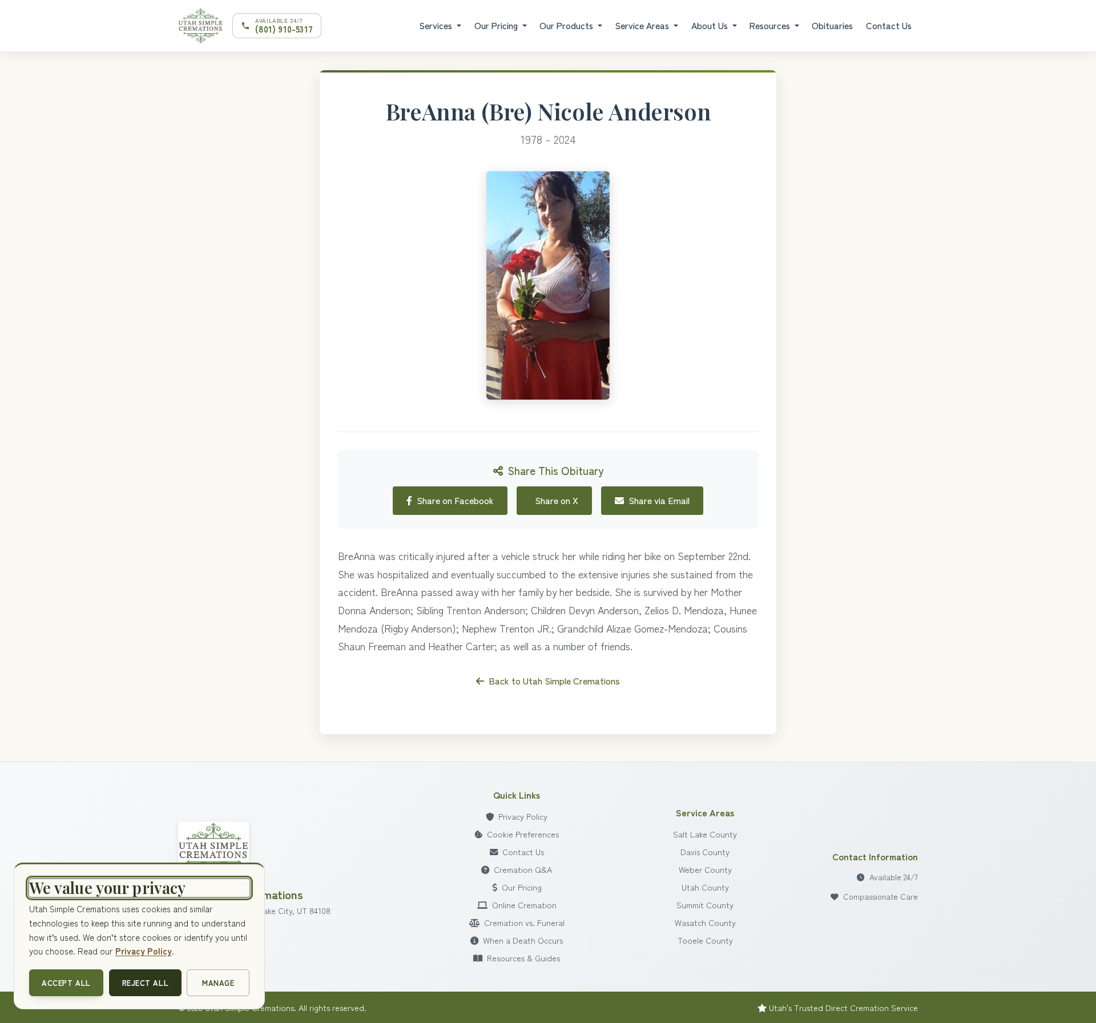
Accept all (66, 982)
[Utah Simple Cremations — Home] (200, 26)
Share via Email (659, 500)
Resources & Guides (523, 958)
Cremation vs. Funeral (524, 922)
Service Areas (643, 25)
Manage (218, 982)
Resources (771, 25)
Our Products (567, 25)
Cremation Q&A (523, 869)
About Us (710, 25)
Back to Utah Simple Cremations (554, 680)
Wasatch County (705, 922)
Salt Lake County (705, 834)
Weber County (705, 869)
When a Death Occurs (523, 940)
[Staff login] (213, 848)
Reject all (145, 982)
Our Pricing (497, 25)
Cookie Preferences (523, 834)
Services (436, 25)
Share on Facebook (455, 500)
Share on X (556, 500)
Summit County (705, 905)
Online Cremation (524, 905)
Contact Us (889, 25)
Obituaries (832, 25)
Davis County (705, 851)
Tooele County (705, 940)
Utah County (705, 887)
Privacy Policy (522, 816)
